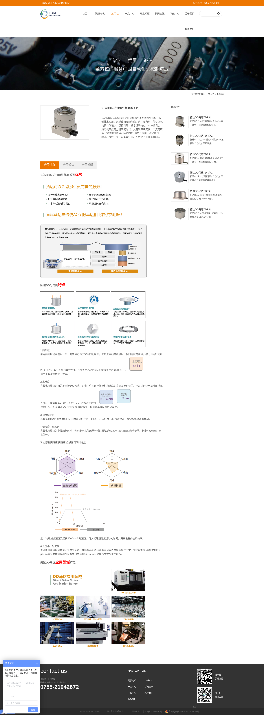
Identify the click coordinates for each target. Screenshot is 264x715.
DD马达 (114, 13)
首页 (84, 13)
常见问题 (145, 13)
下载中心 (175, 13)
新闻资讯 (160, 13)
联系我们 (189, 29)
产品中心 (130, 13)
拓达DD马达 (47, 285)
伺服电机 (100, 13)
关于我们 (189, 13)
